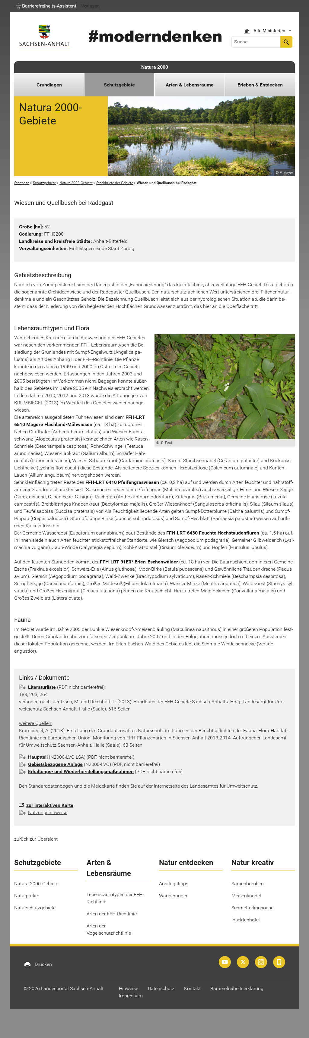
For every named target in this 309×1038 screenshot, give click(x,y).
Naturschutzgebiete (35, 908)
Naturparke (26, 895)
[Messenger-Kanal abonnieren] (279, 962)
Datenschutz (161, 988)
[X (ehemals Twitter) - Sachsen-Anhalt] (243, 962)
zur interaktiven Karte (49, 805)
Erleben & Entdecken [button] (260, 85)
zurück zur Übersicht (36, 839)
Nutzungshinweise (47, 812)
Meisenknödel (246, 895)
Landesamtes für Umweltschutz (223, 786)
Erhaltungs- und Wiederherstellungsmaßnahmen (81, 771)
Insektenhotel (245, 920)
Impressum (131, 996)
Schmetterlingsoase (252, 908)
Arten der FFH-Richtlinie (112, 914)
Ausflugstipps (173, 883)
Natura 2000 (154, 67)
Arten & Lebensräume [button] (190, 85)
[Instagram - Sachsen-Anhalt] (261, 962)
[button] (46, 6)
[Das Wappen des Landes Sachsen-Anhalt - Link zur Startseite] (44, 36)
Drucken (38, 964)
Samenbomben (247, 883)
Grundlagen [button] (49, 85)
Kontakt (192, 988)
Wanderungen (174, 895)
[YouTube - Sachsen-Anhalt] (225, 962)
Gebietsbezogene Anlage (55, 764)
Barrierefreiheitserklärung (236, 988)
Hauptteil (38, 757)
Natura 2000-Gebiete (36, 883)
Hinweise (128, 988)
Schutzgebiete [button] (119, 85)
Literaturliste (42, 687)
